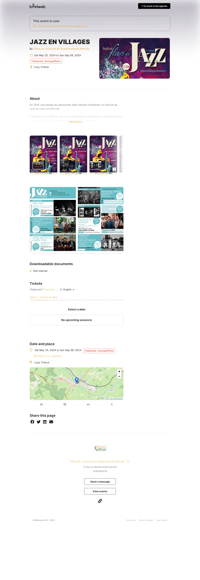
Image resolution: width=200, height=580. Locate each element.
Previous (27, 155)
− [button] (119, 376)
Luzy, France (41, 362)
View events (100, 491)
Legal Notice (161, 520)
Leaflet (107, 399)
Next (125, 155)
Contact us (131, 520)
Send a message (100, 481)
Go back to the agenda (155, 6)
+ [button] (119, 371)
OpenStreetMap (117, 399)
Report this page (146, 520)
